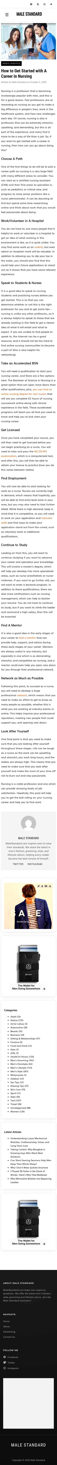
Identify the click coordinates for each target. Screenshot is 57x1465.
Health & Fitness (19, 1056)
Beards (14, 1031)
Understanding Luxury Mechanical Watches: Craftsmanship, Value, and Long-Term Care (29, 1142)
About (6, 1326)
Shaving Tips (17, 1085)
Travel (13, 1104)
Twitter (18, 863)
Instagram (35, 863)
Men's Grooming (19, 1060)
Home (6, 1321)
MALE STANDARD (29, 14)
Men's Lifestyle (18, 1067)
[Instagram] (44, 4)
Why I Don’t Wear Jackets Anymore (29, 1167)
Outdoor (14, 1078)
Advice (14, 1020)
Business (15, 1034)
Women (14, 1111)
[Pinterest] (51, 4)
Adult (13, 1016)
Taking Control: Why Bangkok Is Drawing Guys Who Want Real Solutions (27, 1153)
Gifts (12, 1053)
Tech (12, 1100)
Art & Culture (17, 1023)
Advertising (9, 1331)
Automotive (16, 1027)
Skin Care (15, 1089)
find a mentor (27, 637)
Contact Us (9, 1336)
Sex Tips (14, 1082)
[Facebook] (31, 4)
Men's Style (16, 1071)
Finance (14, 1042)
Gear (13, 1049)
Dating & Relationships (22, 1038)
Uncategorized (18, 1107)
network (22, 695)
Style (13, 1096)
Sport (13, 1093)
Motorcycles (16, 1074)
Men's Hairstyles (19, 1063)
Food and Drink (18, 1045)
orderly (39, 247)
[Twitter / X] (38, 4)
